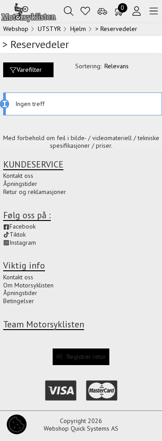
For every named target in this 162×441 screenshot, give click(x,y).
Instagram (22, 242)
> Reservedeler (116, 29)
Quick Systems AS (94, 428)
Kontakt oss (18, 277)
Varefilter (29, 70)
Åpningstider (20, 293)
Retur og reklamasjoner (34, 192)
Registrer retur (86, 357)
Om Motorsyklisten (28, 285)
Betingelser (18, 301)
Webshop (15, 29)
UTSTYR (49, 29)
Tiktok (17, 234)
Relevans (116, 66)
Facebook (22, 226)
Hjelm (78, 29)
